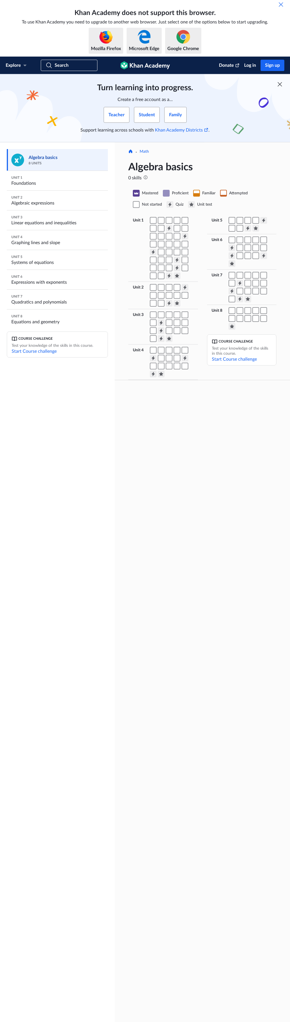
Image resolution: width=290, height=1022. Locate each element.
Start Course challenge (34, 351)
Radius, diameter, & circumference (230, 951)
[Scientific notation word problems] (255, 255)
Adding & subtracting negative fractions (240, 450)
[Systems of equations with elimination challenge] (247, 220)
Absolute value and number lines (166, 619)
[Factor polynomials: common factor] (247, 283)
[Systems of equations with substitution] (255, 220)
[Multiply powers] (232, 239)
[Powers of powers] (239, 239)
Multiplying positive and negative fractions (235, 462)
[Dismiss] (280, 4)
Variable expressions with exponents (164, 797)
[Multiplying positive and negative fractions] (177, 244)
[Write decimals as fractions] (153, 260)
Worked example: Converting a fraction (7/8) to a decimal (241, 598)
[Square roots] (161, 236)
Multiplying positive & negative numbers (169, 520)
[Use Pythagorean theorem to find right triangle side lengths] (232, 318)
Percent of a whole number (237, 677)
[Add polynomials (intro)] (232, 275)
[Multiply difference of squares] (232, 283)
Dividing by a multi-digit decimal (234, 848)
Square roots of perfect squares (169, 840)
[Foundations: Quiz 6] (169, 275)
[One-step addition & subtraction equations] (153, 314)
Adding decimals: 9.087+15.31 (240, 739)
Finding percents (228, 686)
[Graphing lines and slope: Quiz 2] (185, 358)
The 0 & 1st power (158, 716)
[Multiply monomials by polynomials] (247, 275)
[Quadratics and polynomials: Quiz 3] (239, 299)
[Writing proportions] (185, 330)
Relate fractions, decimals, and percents (240, 585)
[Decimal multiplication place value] (161, 267)
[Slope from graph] (161, 358)
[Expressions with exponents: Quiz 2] (232, 255)
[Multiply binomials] (263, 275)
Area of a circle (227, 971)
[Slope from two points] (169, 358)
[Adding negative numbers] (161, 220)
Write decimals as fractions (237, 659)
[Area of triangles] (185, 267)
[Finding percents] (161, 260)
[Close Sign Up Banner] (279, 84)
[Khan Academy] (145, 65)
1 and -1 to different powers (166, 744)
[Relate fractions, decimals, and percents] (177, 252)
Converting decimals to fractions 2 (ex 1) (234, 648)
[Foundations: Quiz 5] (177, 267)
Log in (250, 65)
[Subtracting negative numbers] (169, 220)
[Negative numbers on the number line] (153, 220)
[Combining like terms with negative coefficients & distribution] (161, 295)
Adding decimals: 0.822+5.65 (239, 748)
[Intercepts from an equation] (185, 350)
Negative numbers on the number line (164, 434)
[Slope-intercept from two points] (177, 366)
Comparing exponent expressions (160, 754)
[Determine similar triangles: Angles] (239, 318)
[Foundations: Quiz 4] (177, 260)
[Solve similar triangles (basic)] (255, 318)
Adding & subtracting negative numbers (168, 486)
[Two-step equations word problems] (177, 314)
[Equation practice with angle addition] (255, 310)
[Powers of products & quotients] (263, 239)
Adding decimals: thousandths (240, 757)
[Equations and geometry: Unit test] (232, 326)
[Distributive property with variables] (177, 295)
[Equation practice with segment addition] (232, 310)
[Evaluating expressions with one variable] (153, 287)
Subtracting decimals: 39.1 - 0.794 (238, 777)
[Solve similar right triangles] (263, 318)
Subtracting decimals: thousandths (232, 789)
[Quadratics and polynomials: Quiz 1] (239, 283)
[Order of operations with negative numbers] (161, 244)
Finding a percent (229, 668)
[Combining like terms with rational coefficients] (169, 295)
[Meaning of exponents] (177, 228)
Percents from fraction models (240, 554)
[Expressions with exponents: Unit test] (232, 263)
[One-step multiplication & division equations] (161, 314)
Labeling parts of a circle (235, 941)
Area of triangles (228, 891)
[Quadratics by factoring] (232, 299)
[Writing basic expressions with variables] (169, 287)
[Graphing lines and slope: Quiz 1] (153, 358)
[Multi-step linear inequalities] (153, 330)
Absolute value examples (163, 600)
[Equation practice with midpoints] (239, 310)
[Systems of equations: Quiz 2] (247, 228)
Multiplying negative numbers (168, 568)
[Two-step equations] (169, 314)
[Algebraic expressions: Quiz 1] (185, 287)
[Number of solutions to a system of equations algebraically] (239, 228)
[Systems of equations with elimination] (239, 220)
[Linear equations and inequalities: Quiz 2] (161, 330)
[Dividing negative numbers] (185, 220)
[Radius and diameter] (153, 275)
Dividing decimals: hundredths (240, 859)
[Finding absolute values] (153, 228)
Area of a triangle (229, 882)
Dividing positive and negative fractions (240, 496)
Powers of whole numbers (165, 774)
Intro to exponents (158, 671)
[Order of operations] (153, 244)
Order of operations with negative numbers (164, 989)
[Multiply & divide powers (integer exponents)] (247, 247)
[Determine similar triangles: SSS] (247, 318)
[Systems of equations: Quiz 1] (263, 220)
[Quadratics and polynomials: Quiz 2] (232, 291)
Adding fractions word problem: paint (233, 425)
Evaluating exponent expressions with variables (164, 784)
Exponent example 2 (160, 689)
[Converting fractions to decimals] (185, 252)
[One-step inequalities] (169, 322)
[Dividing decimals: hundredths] (169, 267)
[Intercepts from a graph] (177, 350)
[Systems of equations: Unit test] (255, 228)
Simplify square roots (160, 879)
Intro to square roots (160, 831)
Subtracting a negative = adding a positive (170, 498)
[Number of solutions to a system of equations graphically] (232, 228)
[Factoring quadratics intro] (255, 283)
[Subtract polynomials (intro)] (239, 275)
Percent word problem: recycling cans (234, 705)
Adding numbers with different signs (168, 464)
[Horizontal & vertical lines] (177, 358)
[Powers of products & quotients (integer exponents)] (255, 247)
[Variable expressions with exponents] (153, 236)
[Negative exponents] (239, 247)
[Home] (130, 152)
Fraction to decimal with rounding (235, 610)
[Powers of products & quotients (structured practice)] (255, 239)
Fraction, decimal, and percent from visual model (240, 573)
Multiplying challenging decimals (234, 811)
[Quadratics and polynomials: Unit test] (247, 299)
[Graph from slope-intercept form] (161, 366)
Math (144, 152)
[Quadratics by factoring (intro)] (263, 291)
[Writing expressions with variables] (177, 287)
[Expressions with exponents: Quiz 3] (263, 255)
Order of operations (159, 957)
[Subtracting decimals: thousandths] (153, 267)
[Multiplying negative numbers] (177, 220)
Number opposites (158, 445)
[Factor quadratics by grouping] (263, 283)
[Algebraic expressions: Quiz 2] (169, 303)
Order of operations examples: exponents (168, 946)
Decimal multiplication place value (238, 823)
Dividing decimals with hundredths (233, 835)
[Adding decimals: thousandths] (185, 260)
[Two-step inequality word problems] (185, 322)
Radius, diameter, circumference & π (241, 929)
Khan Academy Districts (179, 130)
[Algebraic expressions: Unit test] (177, 303)
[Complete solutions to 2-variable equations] (169, 350)
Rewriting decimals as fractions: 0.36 (241, 635)
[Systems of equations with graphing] (232, 220)
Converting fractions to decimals (234, 623)
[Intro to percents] (161, 252)
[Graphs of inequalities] (185, 366)
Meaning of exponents (161, 735)
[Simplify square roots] (169, 236)
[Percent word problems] (169, 260)
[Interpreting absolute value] (161, 228)
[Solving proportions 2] (177, 330)
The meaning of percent (234, 526)
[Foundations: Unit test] (177, 275)
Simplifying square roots (163, 858)
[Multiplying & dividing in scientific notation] (247, 255)
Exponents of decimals (162, 765)
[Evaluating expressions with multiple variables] (161, 287)
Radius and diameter (232, 962)
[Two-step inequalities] (177, 322)
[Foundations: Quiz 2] (185, 236)
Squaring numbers (158, 698)
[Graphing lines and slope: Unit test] (161, 374)
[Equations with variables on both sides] (185, 314)
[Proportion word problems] (153, 338)
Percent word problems (234, 716)
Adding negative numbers (164, 475)
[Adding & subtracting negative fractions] (169, 244)
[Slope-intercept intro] (153, 366)
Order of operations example (167, 979)
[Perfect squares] (255, 291)
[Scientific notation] (239, 255)
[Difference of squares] (239, 291)
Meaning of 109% (229, 535)
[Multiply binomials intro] (255, 275)
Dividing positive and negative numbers (168, 557)
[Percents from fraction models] (169, 252)
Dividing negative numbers (165, 577)
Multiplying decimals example (239, 800)
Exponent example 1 (160, 680)
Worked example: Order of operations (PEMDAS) (165, 968)
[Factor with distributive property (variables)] (185, 295)
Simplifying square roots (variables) (163, 902)
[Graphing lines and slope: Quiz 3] (153, 374)
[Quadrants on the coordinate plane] (153, 350)
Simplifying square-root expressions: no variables (163, 890)
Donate (226, 65)
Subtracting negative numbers (168, 509)
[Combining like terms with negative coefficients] (153, 295)
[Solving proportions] (169, 330)
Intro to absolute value (162, 609)
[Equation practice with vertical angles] (247, 310)
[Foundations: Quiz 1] (169, 228)
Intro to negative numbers (165, 423)
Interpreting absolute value (165, 640)
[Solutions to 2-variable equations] (161, 350)
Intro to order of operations (166, 936)
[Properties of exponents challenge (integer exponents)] (263, 247)
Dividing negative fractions (237, 486)
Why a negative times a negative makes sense (163, 545)
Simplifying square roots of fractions (165, 868)
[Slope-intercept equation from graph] (169, 366)
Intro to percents (228, 544)
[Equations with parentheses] (153, 322)
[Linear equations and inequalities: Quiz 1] (161, 322)
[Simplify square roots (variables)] (177, 236)
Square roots (153, 849)
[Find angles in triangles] (263, 310)
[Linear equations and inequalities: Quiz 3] (161, 338)
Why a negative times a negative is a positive (163, 532)
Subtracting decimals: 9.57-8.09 (241, 766)
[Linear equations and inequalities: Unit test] (169, 338)
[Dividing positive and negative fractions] (185, 244)
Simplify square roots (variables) (169, 913)
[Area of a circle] (161, 275)
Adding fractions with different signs (240, 437)
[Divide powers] (247, 239)
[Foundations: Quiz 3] (153, 252)
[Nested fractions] (161, 303)
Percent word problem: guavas (240, 695)
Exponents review (157, 808)
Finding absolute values (162, 630)
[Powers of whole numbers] (185, 228)
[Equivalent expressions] (153, 303)
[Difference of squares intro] (247, 291)
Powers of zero (155, 726)
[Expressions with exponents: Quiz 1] (232, 247)
